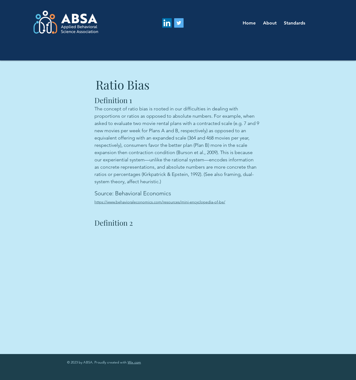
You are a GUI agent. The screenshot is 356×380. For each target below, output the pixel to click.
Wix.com (134, 362)
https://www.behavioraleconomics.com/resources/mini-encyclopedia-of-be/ (159, 202)
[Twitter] (179, 23)
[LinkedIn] (167, 23)
